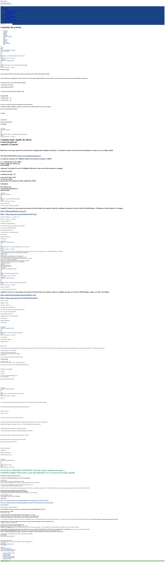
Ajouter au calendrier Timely (9, 552)
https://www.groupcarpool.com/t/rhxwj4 (16, 309)
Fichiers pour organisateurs (11, 16)
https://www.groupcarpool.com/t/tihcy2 (9, 108)
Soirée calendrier (6, 43)
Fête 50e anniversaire (7, 36)
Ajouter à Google (6, 554)
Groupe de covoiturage (10, 17)
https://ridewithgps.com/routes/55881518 (9, 507)
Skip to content (4, 1)
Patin (4, 38)
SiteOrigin (7, 560)
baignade (5, 32)
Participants (5, 9)
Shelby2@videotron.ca (5, 236)
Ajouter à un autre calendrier (9, 557)
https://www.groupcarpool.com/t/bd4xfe (9, 259)
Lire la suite (3, 59)
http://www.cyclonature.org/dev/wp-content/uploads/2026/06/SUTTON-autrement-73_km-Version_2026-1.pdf (24, 500)
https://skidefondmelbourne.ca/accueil (13, 211)
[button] (7, 550)
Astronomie (5, 31)
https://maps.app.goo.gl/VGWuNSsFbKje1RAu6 (22, 298)
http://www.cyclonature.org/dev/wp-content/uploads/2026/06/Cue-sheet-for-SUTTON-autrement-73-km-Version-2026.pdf (27, 502)
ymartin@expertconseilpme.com (7, 543)
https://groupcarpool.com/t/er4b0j (7, 379)
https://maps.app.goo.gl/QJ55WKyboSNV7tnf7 (21, 214)
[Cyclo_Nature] (5, 2)
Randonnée (5, 39)
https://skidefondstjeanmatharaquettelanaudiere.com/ (18, 295)
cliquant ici (85, 78)
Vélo (4, 44)
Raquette (5, 40)
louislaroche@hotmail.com (6, 122)
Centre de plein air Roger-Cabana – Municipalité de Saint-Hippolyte (14, 252)
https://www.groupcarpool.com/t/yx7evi (9, 441)
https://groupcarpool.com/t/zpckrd (7, 536)
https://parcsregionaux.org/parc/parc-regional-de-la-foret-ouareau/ (16, 406)
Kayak (4, 37)
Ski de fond (5, 42)
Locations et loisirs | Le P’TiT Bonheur (8, 350)
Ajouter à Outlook (7, 555)
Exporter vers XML (7, 558)
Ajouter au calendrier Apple (8, 556)
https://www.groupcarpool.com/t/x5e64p (16, 225)
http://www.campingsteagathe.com (29, 156)
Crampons (5, 35)
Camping (5, 34)
